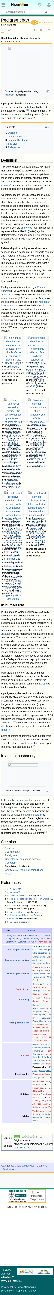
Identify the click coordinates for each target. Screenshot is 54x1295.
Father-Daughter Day (42, 1088)
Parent (35, 946)
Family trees (9, 1169)
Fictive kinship (39, 1021)
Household (19, 935)
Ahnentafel (10, 94)
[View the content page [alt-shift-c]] (2, 30)
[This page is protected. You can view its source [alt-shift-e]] (35, 30)
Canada (49, 1100)
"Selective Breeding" (18, 922)
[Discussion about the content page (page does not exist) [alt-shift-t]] (9, 30)
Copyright (21, 1290)
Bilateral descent (40, 1044)
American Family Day (42, 1104)
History (9, 935)
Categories (7, 1165)
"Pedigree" (14, 889)
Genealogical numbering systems (22, 859)
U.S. (48, 1081)
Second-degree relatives (16, 960)
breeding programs (32, 814)
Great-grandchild (40, 970)
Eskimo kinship (39, 1034)
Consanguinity (39, 1014)
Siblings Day (38, 1091)
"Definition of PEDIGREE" (21, 895)
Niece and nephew (41, 963)
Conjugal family (13, 938)
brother (43, 953)
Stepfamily (11, 942)
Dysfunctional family (27, 942)
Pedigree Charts (16, 912)
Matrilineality (38, 1063)
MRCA (8, 873)
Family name (38, 1051)
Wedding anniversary (42, 1111)
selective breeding (29, 800)
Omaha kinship (41, 1040)
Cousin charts (12, 851)
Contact (33, 1290)
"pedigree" (14, 892)
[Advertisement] (27, 1238)
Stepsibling (48, 1001)
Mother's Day (38, 1081)
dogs (3, 118)
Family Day (39, 1100)
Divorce (36, 1018)
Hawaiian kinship (40, 1027)
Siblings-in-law (39, 990)
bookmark (47, 22)
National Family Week (42, 1107)
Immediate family (31, 938)
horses (30, 118)
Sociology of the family (43, 1114)
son (40, 949)
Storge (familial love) (43, 1077)
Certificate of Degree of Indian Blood (24, 870)
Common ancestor (41, 1047)
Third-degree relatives (18, 973)
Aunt (34, 960)
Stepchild (36, 1001)
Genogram (10, 862)
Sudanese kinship (40, 1031)
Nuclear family (33, 935)
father (43, 946)
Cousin (35, 980)
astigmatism (18, 739)
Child (34, 949)
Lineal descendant (41, 1060)
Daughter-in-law (40, 994)
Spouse (36, 984)
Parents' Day (38, 1097)
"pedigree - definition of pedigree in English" (29, 899)
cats (14, 118)
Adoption (36, 1011)
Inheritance (47, 1057)
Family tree (11, 855)
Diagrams (42, 1165)
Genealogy (37, 1054)
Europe (43, 683)
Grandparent (38, 957)
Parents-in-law (39, 987)
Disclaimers (7, 1290)
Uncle (41, 960)
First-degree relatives (18, 949)
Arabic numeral (9, 298)
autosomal (6, 722)
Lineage (25, 1055)
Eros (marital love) (41, 1074)
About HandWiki (27, 1287)
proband (5, 323)
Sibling (35, 953)
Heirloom (49, 1054)
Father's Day (38, 1084)
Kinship (35, 1005)
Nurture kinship (39, 1024)
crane (6, 185)
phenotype (26, 227)
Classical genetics (24, 1165)
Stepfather (37, 998)
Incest (35, 1120)
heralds (5, 626)
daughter (48, 949)
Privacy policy (8, 1287)
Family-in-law (22, 989)
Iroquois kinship (39, 1037)
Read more (26, 1147)
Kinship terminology (19, 1022)
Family (32, 930)
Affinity (46, 1011)
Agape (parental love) (42, 1071)
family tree (39, 202)
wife (43, 984)
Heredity (36, 1057)
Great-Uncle (39, 977)
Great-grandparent (41, 967)
